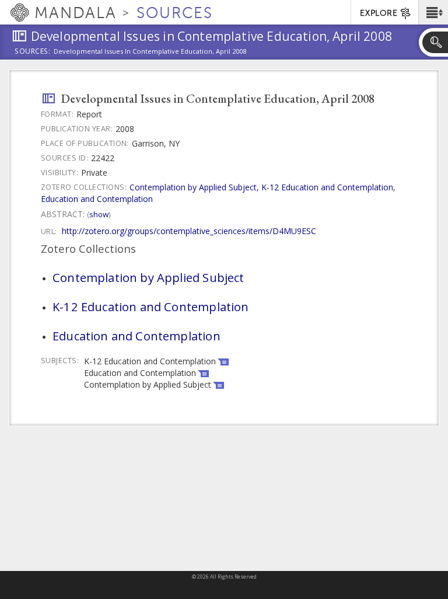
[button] (433, 12)
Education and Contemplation (97, 198)
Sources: (33, 52)
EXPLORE (378, 13)
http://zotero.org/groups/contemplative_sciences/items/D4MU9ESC (189, 230)
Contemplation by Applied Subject (193, 187)
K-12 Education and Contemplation (327, 187)
